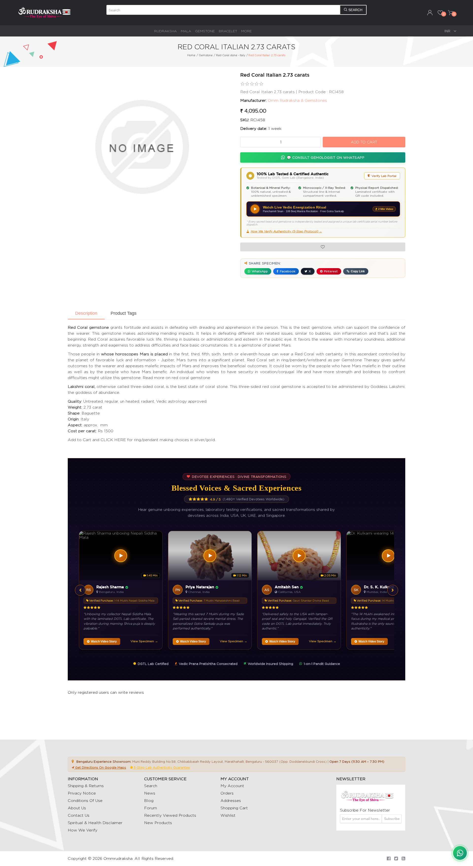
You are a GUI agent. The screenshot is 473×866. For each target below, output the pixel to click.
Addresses (230, 800)
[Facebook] (388, 858)
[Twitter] (396, 858)
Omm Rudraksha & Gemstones (297, 100)
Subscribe (392, 819)
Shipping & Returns (86, 786)
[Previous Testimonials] (80, 590)
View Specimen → (144, 641)
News (149, 793)
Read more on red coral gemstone (176, 378)
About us (77, 808)
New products (158, 823)
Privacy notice (82, 793)
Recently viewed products (170, 815)
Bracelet (228, 31)
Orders (227, 793)
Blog (148, 800)
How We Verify (82, 830)
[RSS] (403, 858)
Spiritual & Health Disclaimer (95, 823)
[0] (440, 12)
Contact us (78, 815)
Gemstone (205, 31)
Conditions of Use (85, 800)
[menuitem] (165, 30)
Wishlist (228, 815)
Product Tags (123, 313)
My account (232, 786)
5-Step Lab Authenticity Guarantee (161, 767)
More (246, 31)
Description (86, 313)
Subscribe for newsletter (365, 810)
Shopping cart (234, 808)
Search (150, 786)
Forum (150, 808)
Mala (186, 31)
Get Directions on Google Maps (100, 767)
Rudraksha (165, 31)
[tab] (86, 314)
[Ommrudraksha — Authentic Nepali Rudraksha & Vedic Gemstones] (44, 12)
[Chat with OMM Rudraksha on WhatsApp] (460, 853)
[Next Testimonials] (392, 590)
